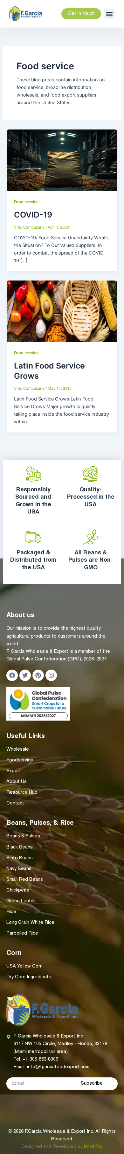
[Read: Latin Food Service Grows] (62, 311)
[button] (109, 14)
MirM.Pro (93, 1147)
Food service (26, 201)
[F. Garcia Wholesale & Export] (25, 13)
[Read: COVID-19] (62, 160)
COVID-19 (33, 214)
